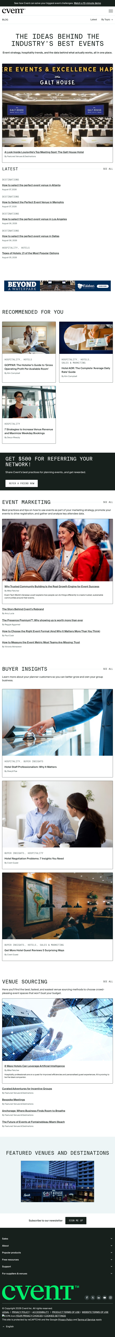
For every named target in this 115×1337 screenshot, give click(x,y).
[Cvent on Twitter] (92, 1297)
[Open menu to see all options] (111, 11)
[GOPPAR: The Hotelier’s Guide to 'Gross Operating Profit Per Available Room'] (29, 338)
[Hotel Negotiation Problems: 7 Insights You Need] (57, 814)
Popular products (11, 1252)
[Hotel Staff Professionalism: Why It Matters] (57, 722)
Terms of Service (86, 1320)
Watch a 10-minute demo (87, 3)
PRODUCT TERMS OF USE (66, 1312)
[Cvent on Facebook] (87, 1297)
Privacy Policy (65, 1320)
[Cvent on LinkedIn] (98, 1297)
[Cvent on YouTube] (104, 1297)
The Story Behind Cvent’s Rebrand (23, 609)
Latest (93, 20)
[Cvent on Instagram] (110, 1297)
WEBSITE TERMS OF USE (95, 1312)
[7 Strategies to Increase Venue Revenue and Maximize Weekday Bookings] (29, 402)
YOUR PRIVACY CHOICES (29, 1316)
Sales (5, 1238)
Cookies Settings (55, 1315)
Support (6, 1266)
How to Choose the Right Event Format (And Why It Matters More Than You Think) (51, 631)
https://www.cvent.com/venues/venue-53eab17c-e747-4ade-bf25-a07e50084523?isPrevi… (57, 286)
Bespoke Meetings (13, 1100)
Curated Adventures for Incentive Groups (27, 1089)
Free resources (10, 1259)
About (5, 1245)
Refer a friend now (21, 483)
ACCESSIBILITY (40, 1312)
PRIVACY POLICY (21, 1312)
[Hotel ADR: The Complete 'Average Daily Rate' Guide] (86, 338)
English (10, 1326)
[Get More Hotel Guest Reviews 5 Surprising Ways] (57, 906)
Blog (5, 20)
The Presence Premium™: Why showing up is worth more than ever (42, 620)
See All (108, 168)
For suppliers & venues (14, 1273)
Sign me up (76, 1220)
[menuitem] (93, 20)
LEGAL (5, 1312)
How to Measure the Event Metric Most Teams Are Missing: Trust (41, 642)
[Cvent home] (13, 11)
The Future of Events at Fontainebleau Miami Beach (33, 1122)
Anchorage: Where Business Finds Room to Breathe (33, 1111)
